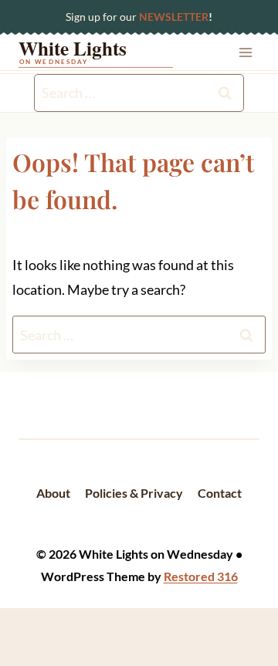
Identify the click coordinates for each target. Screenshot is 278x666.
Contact (220, 492)
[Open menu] (245, 52)
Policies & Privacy (134, 492)
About (53, 492)
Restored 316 (201, 576)
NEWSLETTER (173, 16)
